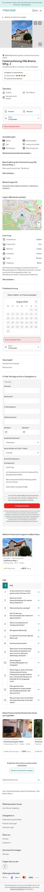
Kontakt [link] (5, 839)
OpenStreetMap (29, 229)
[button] (35, 23)
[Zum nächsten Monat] (36, 301)
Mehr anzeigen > (8, 279)
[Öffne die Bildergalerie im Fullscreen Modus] (40, 44)
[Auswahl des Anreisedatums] (13, 432)
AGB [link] (28, 513)
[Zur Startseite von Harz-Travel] (8, 10)
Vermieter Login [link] (8, 827)
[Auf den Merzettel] (40, 23)
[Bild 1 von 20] (22, 34)
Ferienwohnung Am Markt (13, 742)
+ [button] (38, 222)
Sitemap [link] (5, 854)
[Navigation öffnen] (41, 10)
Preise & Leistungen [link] (9, 823)
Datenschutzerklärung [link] (12, 513)
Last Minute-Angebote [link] (10, 808)
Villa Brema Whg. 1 (11, 560)
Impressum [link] (6, 843)
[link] (5, 866)
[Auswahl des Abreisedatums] (31, 432)
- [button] (38, 225)
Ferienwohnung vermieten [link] (12, 819)
